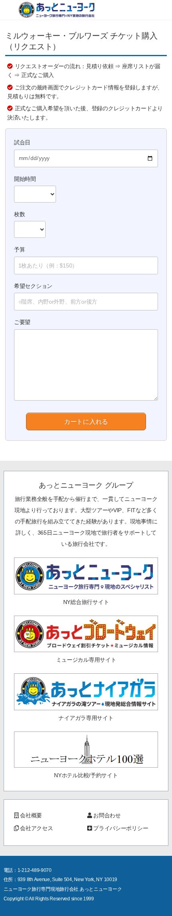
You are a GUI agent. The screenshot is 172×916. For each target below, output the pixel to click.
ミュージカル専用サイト (86, 660)
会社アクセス (36, 828)
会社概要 (31, 815)
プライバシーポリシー (120, 828)
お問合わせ (107, 815)
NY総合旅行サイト (86, 602)
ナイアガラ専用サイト (85, 718)
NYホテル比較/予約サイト (86, 775)
